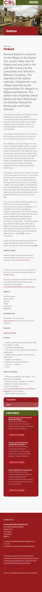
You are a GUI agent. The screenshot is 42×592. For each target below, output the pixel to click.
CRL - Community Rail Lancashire (10, 3)
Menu (36, 10)
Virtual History (9, 275)
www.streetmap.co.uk (12, 321)
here (5, 379)
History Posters (24, 260)
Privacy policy (24, 573)
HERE (22, 233)
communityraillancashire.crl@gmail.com (20, 541)
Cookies (34, 573)
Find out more (17, 435)
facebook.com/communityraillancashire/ (20, 546)
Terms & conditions (11, 573)
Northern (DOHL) (10, 333)
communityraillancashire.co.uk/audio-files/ (19, 287)
